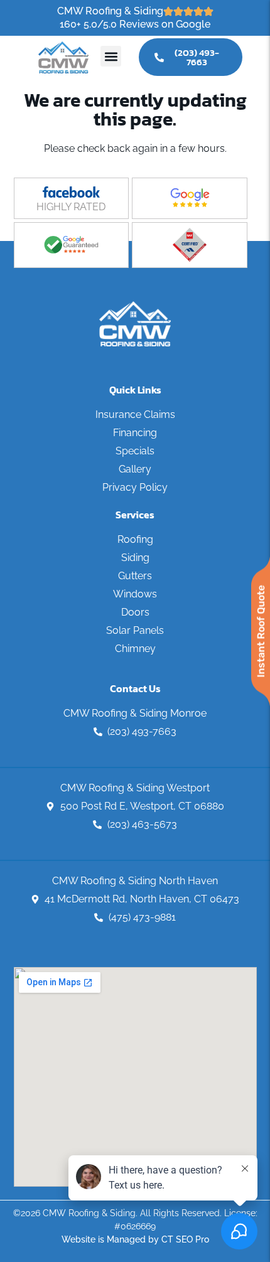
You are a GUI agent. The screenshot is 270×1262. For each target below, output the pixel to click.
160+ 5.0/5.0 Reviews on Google (135, 24)
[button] (110, 56)
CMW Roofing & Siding (110, 11)
